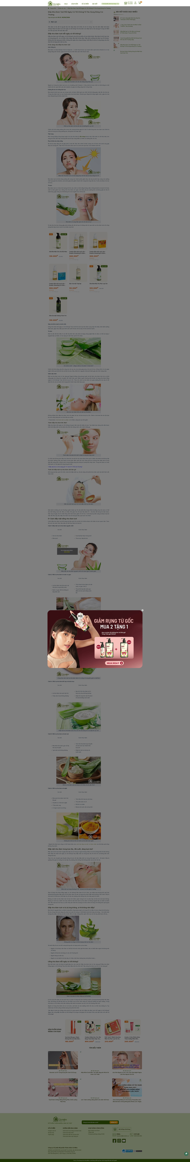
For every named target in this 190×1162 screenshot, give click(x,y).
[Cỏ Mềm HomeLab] (54, 3)
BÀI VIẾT (95, 4)
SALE (66, 4)
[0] (139, 3)
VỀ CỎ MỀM (85, 4)
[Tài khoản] (135, 3)
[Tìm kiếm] (117, 3)
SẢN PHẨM (74, 4)
